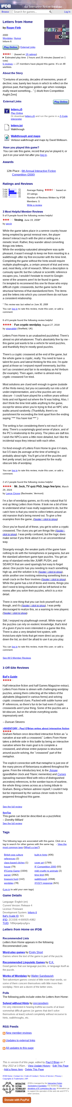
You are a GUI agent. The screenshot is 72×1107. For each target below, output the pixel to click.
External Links (27, 47)
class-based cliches (14, 862)
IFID (5, 919)
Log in (7, 889)
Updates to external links (20, 1040)
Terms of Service (47, 1076)
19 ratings (31, 54)
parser (7, 875)
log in (43, 155)
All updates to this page (20, 1048)
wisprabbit (11, 328)
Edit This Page (60, 1065)
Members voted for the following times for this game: (36, 59)
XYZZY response (43, 883)
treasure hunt (11, 879)
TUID (6, 923)
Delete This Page (34, 1069)
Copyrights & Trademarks (13, 1079)
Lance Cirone (13, 493)
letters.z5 (30, 116)
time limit (39, 875)
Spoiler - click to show (45, 519)
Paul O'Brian (52, 1062)
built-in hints (40, 855)
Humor (17, 38)
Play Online (60, 101)
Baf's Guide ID (11, 916)
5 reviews (8, 64)
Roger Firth (14, 27)
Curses (61, 774)
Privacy (58, 1076)
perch (9, 223)
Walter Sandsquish (42, 975)
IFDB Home (7, 1076)
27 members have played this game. (35, 64)
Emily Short (36, 952)
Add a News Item (13, 1069)
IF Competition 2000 (45, 866)
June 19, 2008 (32, 220)
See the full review (12, 806)
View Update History (39, 1065)
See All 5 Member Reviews (17, 658)
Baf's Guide (10, 676)
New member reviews (19, 1032)
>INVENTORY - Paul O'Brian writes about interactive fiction (36, 728)
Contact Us (18, 1076)
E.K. (51, 962)
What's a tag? (31, 847)
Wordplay (8, 38)
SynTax (7, 812)
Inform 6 (32, 912)
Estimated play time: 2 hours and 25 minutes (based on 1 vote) (34, 59)
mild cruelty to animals (46, 871)
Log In (67, 12)
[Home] (36, 4)
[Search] (50, 12)
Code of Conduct (31, 1076)
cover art (39, 862)
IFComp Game (12, 871)
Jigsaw (53, 770)
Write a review (34, 205)
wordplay (9, 883)
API (26, 1079)
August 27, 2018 (51, 325)
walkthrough (40, 879)
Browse (5, 12)
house (7, 866)
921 (22, 916)
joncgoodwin (40, 1003)
